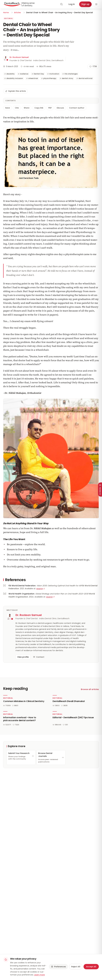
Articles (17, 12)
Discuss (60, 107)
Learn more (39, 974)
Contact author (76, 107)
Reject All (75, 966)
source (39, 588)
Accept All (91, 966)
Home (6, 12)
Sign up (85, 4)
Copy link (38, 107)
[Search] (61, 4)
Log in (72, 4)
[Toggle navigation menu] (96, 4)
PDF (50, 107)
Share (26, 107)
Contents (10, 100)
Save (7, 107)
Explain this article (17, 91)
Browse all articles (90, 689)
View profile (23, 657)
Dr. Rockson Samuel (19, 57)
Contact (40, 657)
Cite (17, 107)
